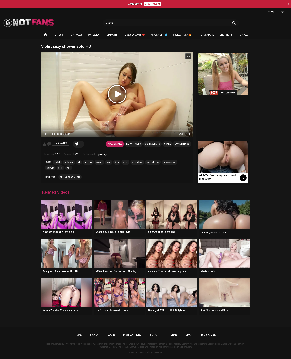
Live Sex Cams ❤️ (135, 34)
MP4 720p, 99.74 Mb (70, 177)
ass (108, 162)
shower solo (169, 162)
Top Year (243, 34)
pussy (99, 162)
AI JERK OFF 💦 (159, 34)
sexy (125, 162)
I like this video (44, 144)
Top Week (93, 34)
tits (117, 162)
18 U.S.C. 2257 (208, 334)
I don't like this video (49, 144)
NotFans (142, 352)
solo (60, 168)
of (79, 162)
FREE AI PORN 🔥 (182, 34)
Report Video (133, 144)
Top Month (112, 34)
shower (50, 168)
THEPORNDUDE (205, 34)
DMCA (189, 334)
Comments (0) (182, 144)
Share (167, 144)
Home (45, 34)
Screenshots (152, 144)
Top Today (75, 34)
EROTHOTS (226, 34)
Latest (59, 34)
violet (57, 162)
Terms (173, 334)
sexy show (137, 162)
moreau (88, 162)
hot (68, 168)
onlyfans (69, 162)
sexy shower (153, 162)
